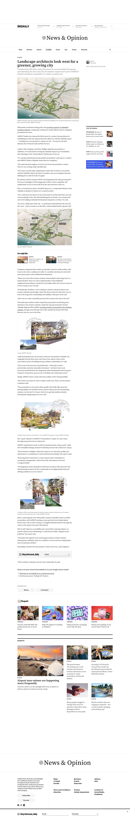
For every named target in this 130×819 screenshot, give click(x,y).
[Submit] (68, 554)
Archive (77, 790)
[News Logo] (65, 38)
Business (29, 49)
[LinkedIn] (24, 805)
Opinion (39, 49)
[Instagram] (21, 805)
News (20, 49)
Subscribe (84, 49)
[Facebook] (18, 805)
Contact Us (98, 790)
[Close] (127, 811)
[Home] (26, 26)
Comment (44, 590)
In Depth (48, 49)
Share (26, 590)
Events (58, 49)
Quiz (66, 49)
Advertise (57, 792)
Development (21, 586)
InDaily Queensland (81, 792)
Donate (74, 49)
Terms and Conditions (62, 790)
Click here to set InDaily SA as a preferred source (37, 573)
